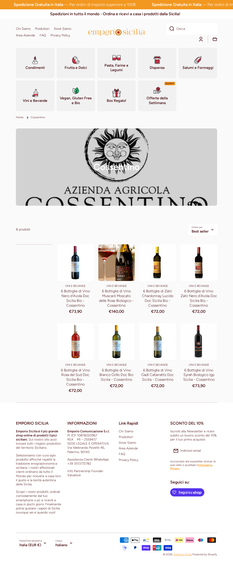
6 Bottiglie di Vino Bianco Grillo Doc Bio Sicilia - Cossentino (116, 375)
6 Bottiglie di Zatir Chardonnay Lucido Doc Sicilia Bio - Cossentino (157, 298)
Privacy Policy (128, 460)
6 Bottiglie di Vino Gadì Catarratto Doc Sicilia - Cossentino (157, 375)
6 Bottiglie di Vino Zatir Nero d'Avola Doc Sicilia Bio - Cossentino (199, 298)
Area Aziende (128, 448)
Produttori (126, 437)
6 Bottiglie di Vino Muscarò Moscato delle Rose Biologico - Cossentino (116, 298)
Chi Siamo (126, 431)
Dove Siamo (127, 443)
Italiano (61, 545)
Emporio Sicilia (183, 554)
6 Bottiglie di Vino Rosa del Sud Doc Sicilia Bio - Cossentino (75, 377)
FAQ (122, 454)
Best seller (200, 231)
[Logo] (116, 32)
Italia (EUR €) (30, 545)
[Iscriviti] (211, 450)
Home (19, 117)
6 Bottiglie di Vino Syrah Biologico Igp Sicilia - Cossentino (199, 375)
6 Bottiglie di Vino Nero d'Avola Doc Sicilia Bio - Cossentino (75, 298)
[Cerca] (170, 29)
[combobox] (191, 29)
